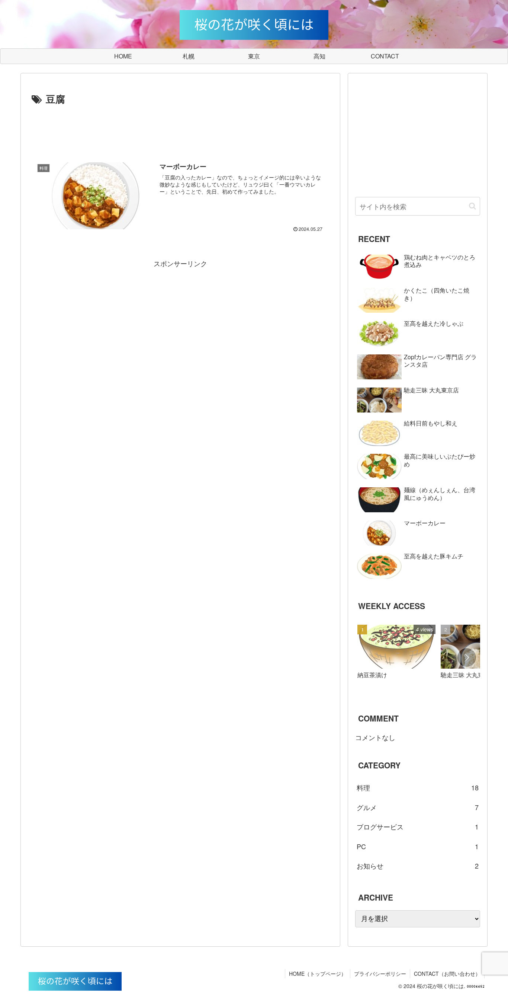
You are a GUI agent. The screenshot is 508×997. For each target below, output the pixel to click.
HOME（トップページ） (317, 973)
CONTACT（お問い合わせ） (447, 973)
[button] (472, 206)
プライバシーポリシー (380, 973)
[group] (396, 659)
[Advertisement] (180, 128)
